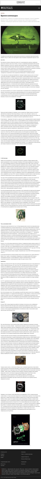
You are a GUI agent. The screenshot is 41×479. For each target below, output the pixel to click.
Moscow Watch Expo (25, 458)
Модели (2, 454)
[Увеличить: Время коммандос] (20, 40)
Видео (2, 457)
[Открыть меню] (39, 8)
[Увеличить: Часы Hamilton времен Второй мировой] (20, 215)
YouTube (2, 465)
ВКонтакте (3, 463)
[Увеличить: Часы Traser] (20, 386)
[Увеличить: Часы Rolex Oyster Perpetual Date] (20, 104)
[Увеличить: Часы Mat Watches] (20, 317)
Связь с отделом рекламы (26, 454)
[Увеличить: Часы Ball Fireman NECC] (20, 151)
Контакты (23, 463)
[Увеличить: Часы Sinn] (20, 360)
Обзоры (2, 13)
